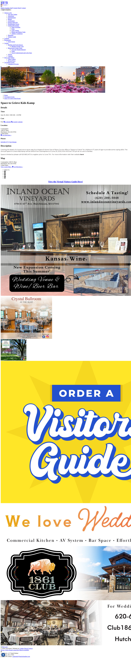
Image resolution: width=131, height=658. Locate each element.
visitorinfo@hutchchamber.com (21, 656)
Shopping (10, 35)
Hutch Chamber (5, 8)
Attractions (11, 16)
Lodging (6, 38)
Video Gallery (12, 59)
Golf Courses (15, 30)
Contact (23, 8)
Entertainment (12, 17)
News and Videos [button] (9, 57)
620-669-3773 (5, 142)
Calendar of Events (13, 64)
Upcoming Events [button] (9, 62)
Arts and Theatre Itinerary (18, 49)
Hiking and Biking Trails (18, 32)
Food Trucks (11, 41)
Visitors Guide (12, 37)
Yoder (13, 51)
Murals (10, 19)
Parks (13, 29)
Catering (10, 56)
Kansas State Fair (13, 22)
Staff (11, 8)
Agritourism (11, 21)
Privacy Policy (5, 650)
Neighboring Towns (13, 24)
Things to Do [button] (8, 13)
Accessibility (25, 650)
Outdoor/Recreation (13, 25)
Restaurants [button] (7, 40)
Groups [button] (6, 43)
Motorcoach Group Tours (15, 48)
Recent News (11, 61)
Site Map (19, 650)
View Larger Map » (6, 167)
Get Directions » (6, 135)
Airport (10, 54)
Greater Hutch (17, 8)
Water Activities (15, 27)
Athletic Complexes (17, 33)
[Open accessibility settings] (3, 655)
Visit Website (12, 142)
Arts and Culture (12, 14)
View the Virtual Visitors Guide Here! (65, 181)
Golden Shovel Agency (26, 648)
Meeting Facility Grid (17, 46)
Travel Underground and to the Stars (21, 53)
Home (10, 650)
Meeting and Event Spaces (15, 45)
